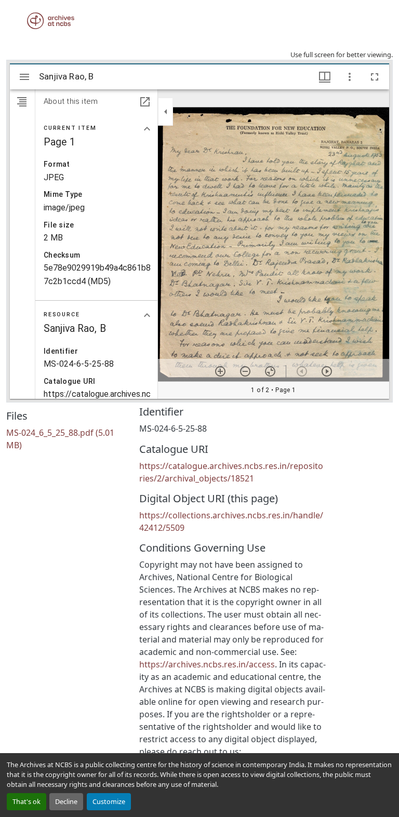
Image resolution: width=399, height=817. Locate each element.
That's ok (26, 801)
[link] (66, 438)
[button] (51, 20)
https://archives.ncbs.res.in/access (207, 664)
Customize (108, 801)
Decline (66, 801)
